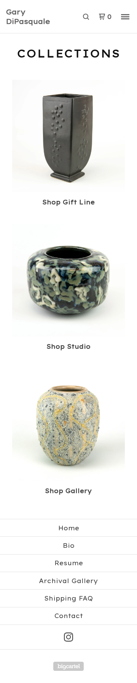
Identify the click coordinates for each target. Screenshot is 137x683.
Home (68, 528)
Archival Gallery (68, 581)
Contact (68, 616)
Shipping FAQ (68, 598)
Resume (68, 563)
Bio (69, 545)
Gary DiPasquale (28, 17)
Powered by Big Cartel (68, 666)
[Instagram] (68, 637)
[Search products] (86, 17)
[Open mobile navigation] (125, 16)
